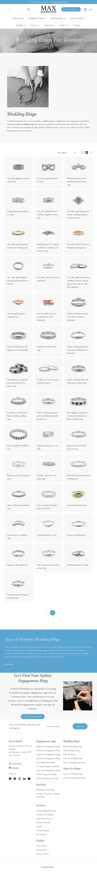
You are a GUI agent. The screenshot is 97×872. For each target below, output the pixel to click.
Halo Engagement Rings (45, 762)
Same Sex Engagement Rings (74, 762)
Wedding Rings (57, 18)
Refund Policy (41, 850)
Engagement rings (46, 741)
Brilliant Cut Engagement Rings (48, 746)
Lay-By (38, 826)
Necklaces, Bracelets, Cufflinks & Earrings (48, 795)
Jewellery (20, 25)
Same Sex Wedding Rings (73, 758)
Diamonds (48, 25)
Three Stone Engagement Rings (48, 770)
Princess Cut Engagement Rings (48, 750)
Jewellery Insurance (43, 822)
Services (33, 25)
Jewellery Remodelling (44, 814)
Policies (40, 840)
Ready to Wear (18, 18)
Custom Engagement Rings (46, 810)
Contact (77, 25)
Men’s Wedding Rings (71, 750)
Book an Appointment (60, 2)
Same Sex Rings (76, 18)
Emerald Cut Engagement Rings (48, 758)
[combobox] (18, 9)
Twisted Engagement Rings (46, 774)
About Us (63, 25)
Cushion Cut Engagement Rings (48, 754)
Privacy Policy (41, 846)
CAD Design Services (44, 818)
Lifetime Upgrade (43, 830)
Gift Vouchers (41, 834)
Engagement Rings (36, 18)
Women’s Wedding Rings (72, 746)
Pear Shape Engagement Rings (47, 766)
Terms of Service (42, 854)
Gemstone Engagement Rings (47, 778)
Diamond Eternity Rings (45, 790)
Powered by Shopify (47, 867)
